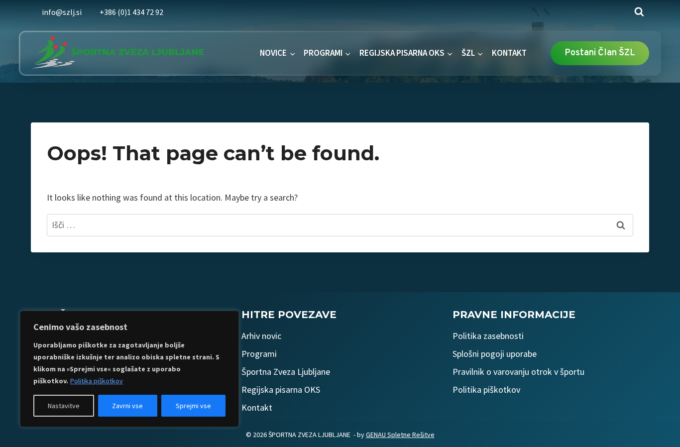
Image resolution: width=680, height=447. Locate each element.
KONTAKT (509, 52)
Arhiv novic (261, 335)
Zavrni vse (127, 405)
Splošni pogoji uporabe (495, 353)
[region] (129, 369)
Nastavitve (64, 405)
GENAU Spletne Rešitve (400, 434)
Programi (259, 353)
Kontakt (256, 407)
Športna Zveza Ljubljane (285, 371)
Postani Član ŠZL (600, 53)
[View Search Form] (639, 11)
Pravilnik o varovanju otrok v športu (518, 371)
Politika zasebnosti (488, 335)
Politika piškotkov (96, 380)
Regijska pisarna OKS (280, 389)
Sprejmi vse (193, 405)
